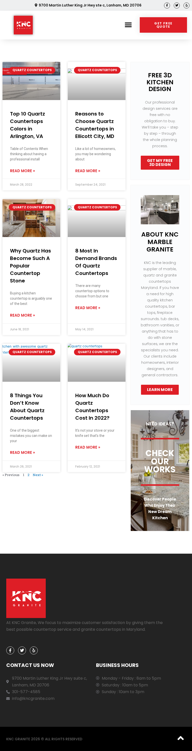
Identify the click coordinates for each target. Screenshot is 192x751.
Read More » (22, 170)
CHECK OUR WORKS (160, 461)
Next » (38, 475)
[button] (128, 25)
